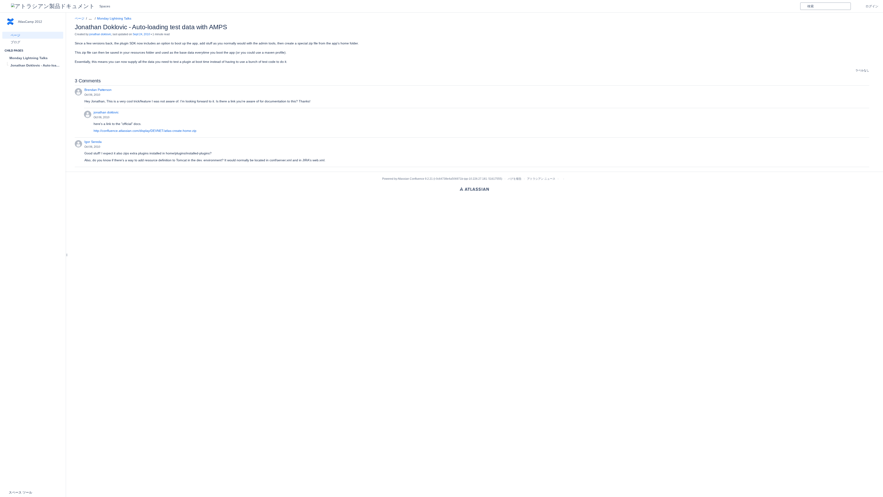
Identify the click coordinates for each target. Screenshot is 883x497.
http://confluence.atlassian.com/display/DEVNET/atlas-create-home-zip (145, 131)
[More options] (871, 18)
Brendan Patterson (98, 90)
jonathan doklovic (100, 34)
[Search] (804, 6)
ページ (79, 18)
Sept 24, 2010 (141, 34)
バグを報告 (515, 178)
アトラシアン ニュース (541, 178)
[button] (5, 6)
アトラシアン (474, 189)
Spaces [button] (104, 6)
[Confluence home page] (53, 6)
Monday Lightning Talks (114, 18)
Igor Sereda (93, 142)
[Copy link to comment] (103, 95)
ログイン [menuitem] (872, 6)
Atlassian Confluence (411, 178)
